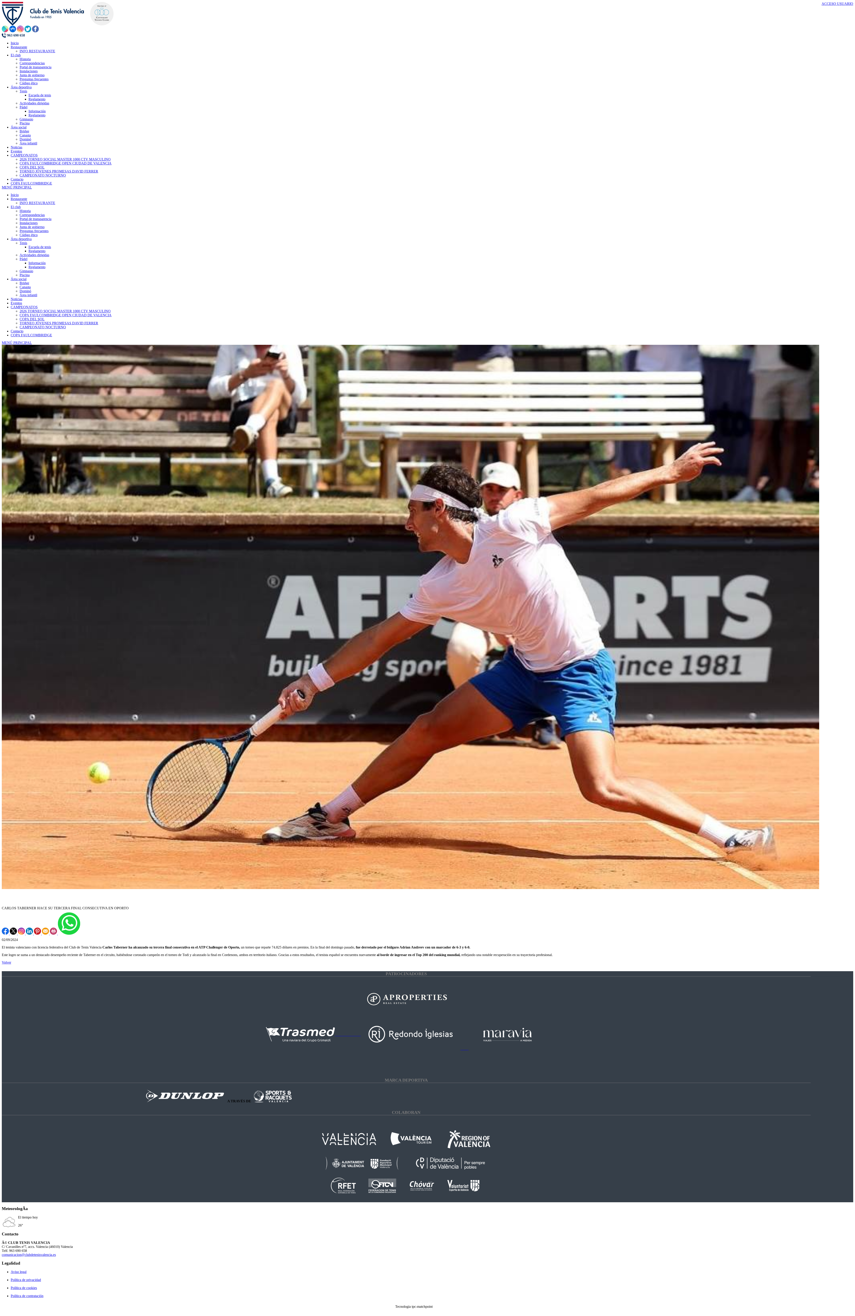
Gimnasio (26, 271)
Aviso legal (18, 1272)
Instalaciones (29, 223)
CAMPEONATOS (24, 307)
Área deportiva (21, 239)
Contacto (17, 331)
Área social (18, 279)
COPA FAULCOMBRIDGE (31, 335)
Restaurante (19, 199)
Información (37, 263)
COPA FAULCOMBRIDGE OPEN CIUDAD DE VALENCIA (66, 315)
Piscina (25, 275)
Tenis (23, 243)
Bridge (24, 283)
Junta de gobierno (32, 227)
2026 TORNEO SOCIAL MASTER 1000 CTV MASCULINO (65, 311)
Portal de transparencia (35, 219)
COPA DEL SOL (32, 319)
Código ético (29, 235)
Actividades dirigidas (34, 255)
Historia (25, 211)
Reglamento (36, 251)
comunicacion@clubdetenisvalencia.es (29, 1255)
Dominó (25, 291)
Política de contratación (27, 1296)
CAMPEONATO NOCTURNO (43, 327)
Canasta (25, 287)
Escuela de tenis (39, 247)
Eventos (16, 303)
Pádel (23, 259)
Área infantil (28, 295)
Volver (6, 962)
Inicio (15, 195)
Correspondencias (32, 215)
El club (16, 207)
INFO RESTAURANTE (37, 203)
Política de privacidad (26, 1280)
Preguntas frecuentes (34, 231)
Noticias (16, 299)
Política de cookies (24, 1288)
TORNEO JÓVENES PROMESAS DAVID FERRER (59, 323)
